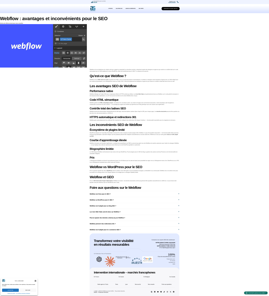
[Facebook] (161, 291)
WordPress (109, 170)
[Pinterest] (173, 291)
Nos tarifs (141, 8)
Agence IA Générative (131, 8)
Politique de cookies (11, 293)
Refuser (27, 290)
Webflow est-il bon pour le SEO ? (100, 194)
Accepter (10, 290)
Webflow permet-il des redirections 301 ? (103, 224)
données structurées (161, 111)
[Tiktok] (164, 291)
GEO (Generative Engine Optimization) (103, 180)
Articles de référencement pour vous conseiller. (11, 23)
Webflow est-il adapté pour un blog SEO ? (103, 206)
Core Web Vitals (140, 94)
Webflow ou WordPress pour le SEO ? (102, 200)
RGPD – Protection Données (101, 292)
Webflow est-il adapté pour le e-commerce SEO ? (105, 229)
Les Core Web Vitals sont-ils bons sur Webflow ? (105, 212)
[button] (35, 281)
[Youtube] (157, 291)
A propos (110, 8)
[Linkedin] (154, 291)
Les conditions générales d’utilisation (23, 293)
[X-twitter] (170, 291)
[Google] (151, 291)
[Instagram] (167, 291)
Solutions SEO (119, 8)
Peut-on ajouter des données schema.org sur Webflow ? (107, 218)
